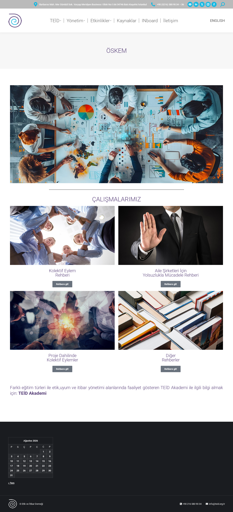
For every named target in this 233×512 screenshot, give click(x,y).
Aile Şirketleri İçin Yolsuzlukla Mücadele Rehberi (171, 273)
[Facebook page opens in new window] (214, 4)
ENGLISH (217, 20)
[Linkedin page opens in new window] (196, 4)
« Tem (11, 483)
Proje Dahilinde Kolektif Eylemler (62, 358)
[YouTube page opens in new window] (190, 4)
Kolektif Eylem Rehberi (62, 273)
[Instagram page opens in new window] (208, 4)
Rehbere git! (62, 284)
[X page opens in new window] (202, 4)
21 (37, 465)
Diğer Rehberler (171, 358)
